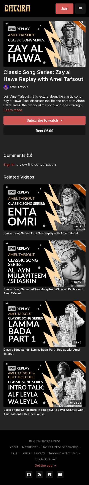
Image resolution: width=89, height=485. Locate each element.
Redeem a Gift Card (63, 453)
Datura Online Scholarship (60, 447)
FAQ (14, 453)
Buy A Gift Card (45, 459)
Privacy (39, 453)
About (14, 447)
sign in (8, 164)
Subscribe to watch (42, 120)
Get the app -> (45, 465)
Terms (25, 453)
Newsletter (30, 447)
